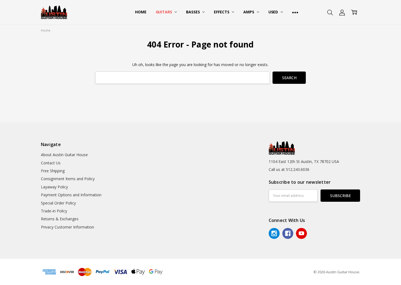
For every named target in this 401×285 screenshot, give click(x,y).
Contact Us (51, 162)
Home (140, 11)
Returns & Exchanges (60, 218)
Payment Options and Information (71, 194)
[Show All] (295, 12)
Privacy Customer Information (67, 227)
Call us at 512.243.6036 (289, 169)
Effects (222, 11)
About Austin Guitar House (64, 154)
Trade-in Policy (54, 210)
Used (273, 11)
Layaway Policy (54, 186)
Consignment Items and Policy (68, 178)
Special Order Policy (58, 203)
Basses (193, 11)
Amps (249, 11)
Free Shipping (53, 170)
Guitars (164, 11)
